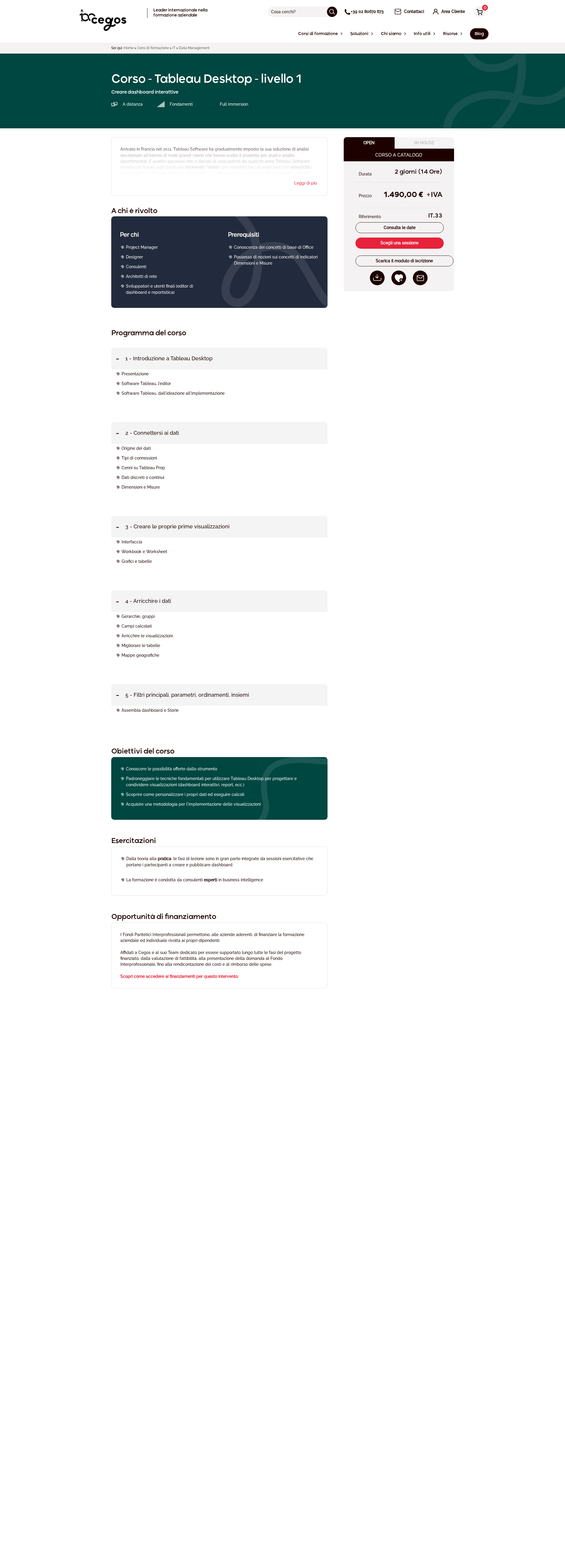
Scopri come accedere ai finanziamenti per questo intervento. (179, 976)
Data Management (194, 48)
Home (129, 48)
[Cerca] (332, 11)
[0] (478, 12)
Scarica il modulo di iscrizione (404, 260)
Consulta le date (400, 227)
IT (173, 48)
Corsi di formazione (153, 48)
